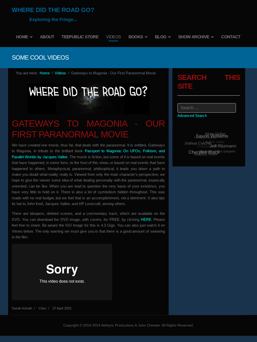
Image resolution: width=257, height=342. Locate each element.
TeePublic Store (79, 37)
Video (42, 308)
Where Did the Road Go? (53, 10)
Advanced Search (192, 115)
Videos (113, 37)
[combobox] (206, 108)
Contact (230, 37)
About (47, 37)
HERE (146, 219)
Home (22, 37)
